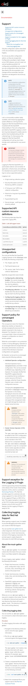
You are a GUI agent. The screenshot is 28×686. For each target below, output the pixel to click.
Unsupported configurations (13, 31)
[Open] (2, 12)
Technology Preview (8, 492)
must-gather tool (16, 529)
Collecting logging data (13, 46)
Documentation (6, 18)
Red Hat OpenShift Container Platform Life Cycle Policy (15, 110)
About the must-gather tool (15, 44)
